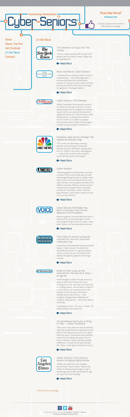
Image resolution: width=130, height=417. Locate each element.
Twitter (75, 412)
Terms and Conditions (60, 414)
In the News (12, 52)
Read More (66, 63)
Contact (10, 56)
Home (8, 39)
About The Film (14, 43)
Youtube (83, 412)
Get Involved (12, 48)
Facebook (69, 412)
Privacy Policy (72, 414)
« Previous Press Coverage (47, 390)
